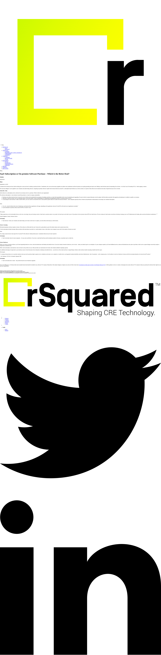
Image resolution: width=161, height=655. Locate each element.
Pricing (6, 322)
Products (6, 318)
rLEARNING (8, 162)
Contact (6, 324)
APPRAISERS (8, 153)
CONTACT (5, 167)
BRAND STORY (8, 158)
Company (7, 320)
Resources (7, 321)
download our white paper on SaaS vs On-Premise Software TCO (92, 264)
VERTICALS (5, 150)
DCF (6, 329)
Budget (6, 330)
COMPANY (5, 156)
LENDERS (7, 155)
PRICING (5, 166)
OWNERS (7, 151)
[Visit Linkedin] (80, 654)
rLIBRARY (7, 165)
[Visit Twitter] (80, 493)
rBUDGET (7, 149)
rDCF (6, 148)
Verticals (6, 319)
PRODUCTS (5, 147)
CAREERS (7, 157)
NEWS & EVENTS (9, 164)
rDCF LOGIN (5, 168)
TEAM (6, 159)
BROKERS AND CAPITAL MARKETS (13, 152)
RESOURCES (5, 160)
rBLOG (6, 161)
